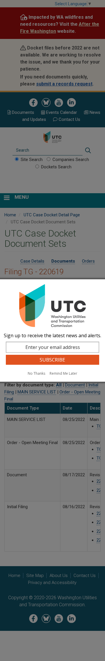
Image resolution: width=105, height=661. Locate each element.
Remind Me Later (63, 373)
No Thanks (36, 373)
